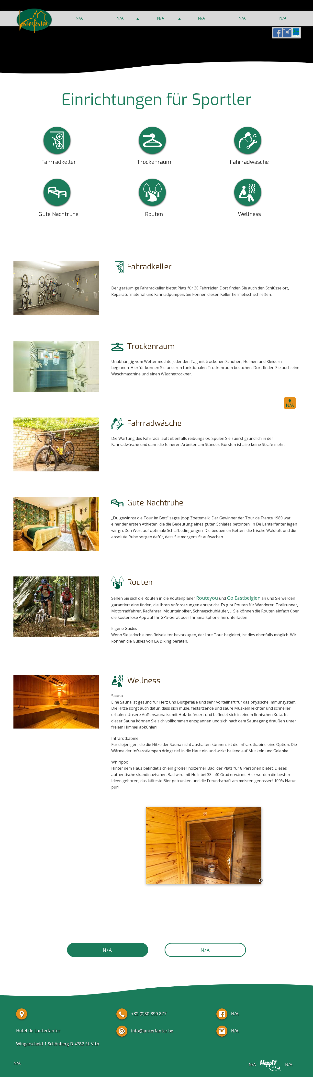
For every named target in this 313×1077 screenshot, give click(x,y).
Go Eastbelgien (243, 598)
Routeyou (207, 598)
